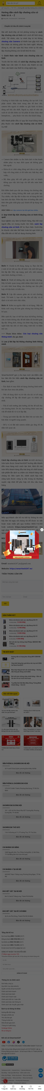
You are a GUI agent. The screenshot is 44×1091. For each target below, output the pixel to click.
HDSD (39, 1089)
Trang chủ (4, 1089)
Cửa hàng (22, 1089)
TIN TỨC (30, 1089)
